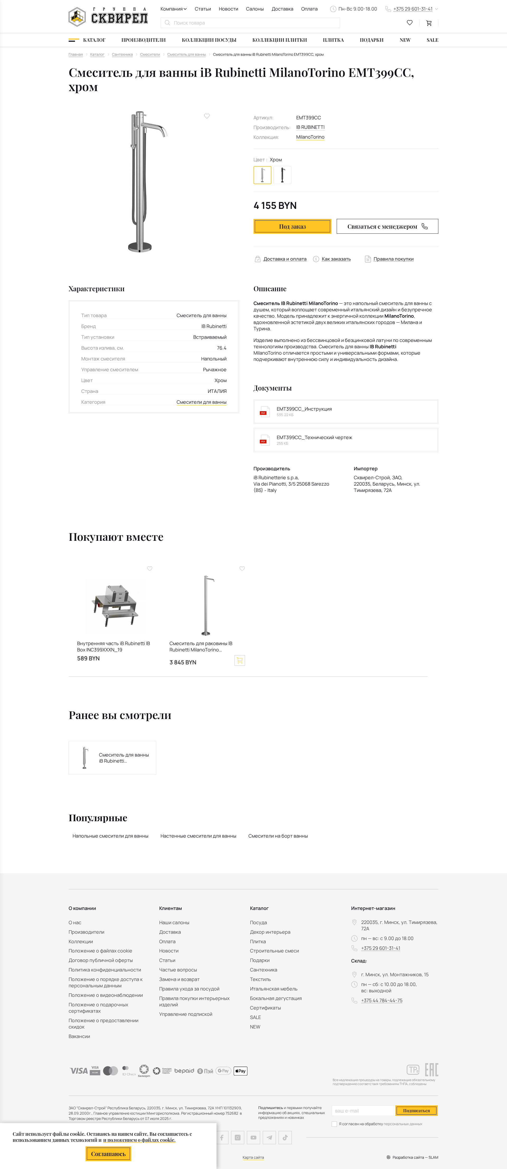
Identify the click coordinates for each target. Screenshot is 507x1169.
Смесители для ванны (202, 402)
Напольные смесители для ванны (110, 836)
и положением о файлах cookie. (139, 1140)
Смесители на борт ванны (278, 836)
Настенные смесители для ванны (198, 836)
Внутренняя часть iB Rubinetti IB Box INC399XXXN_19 (113, 646)
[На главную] (108, 17)
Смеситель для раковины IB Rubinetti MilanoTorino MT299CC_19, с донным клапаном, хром (201, 647)
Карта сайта (253, 1157)
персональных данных (403, 1123)
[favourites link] (410, 22)
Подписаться (416, 1110)
